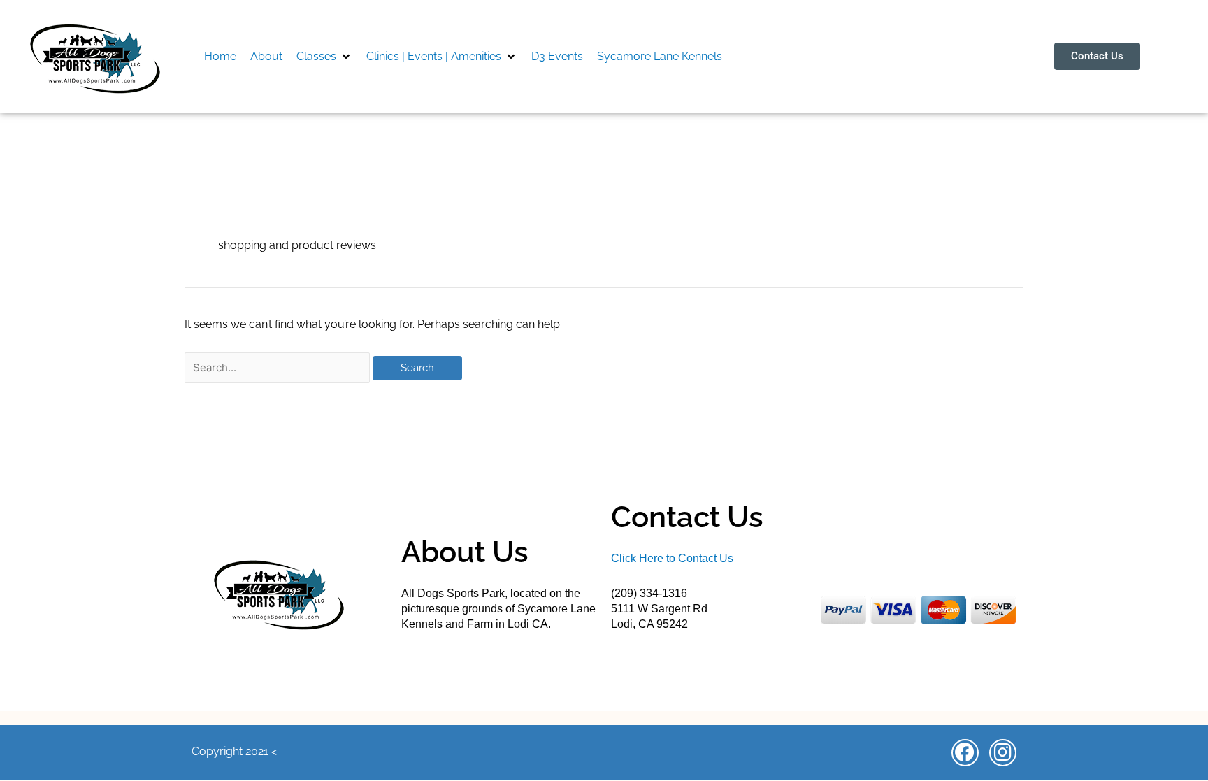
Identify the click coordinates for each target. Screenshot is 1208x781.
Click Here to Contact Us (672, 558)
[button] (324, 57)
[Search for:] (279, 367)
